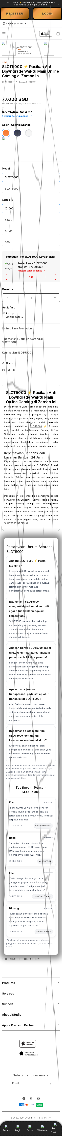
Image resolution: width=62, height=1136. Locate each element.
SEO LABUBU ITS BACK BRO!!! (21, 959)
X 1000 (9, 208)
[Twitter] (9, 371)
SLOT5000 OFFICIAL (16, 523)
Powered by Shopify (41, 1118)
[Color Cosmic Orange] (6, 133)
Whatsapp (42, 1130)
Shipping (18, 104)
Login (18, 1130)
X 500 (8, 219)
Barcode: (22, 82)
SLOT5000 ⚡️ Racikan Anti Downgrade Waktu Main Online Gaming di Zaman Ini (31, 3)
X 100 (8, 230)
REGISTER (14, 13)
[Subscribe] (49, 1084)
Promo (6, 1130)
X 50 (8, 241)
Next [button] (59, 3)
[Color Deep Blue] (17, 133)
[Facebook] (4, 371)
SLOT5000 (11, 177)
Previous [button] (3, 3)
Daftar (30, 1130)
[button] (31, 328)
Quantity (7, 289)
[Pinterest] (15, 371)
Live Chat (53, 1130)
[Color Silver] (28, 133)
